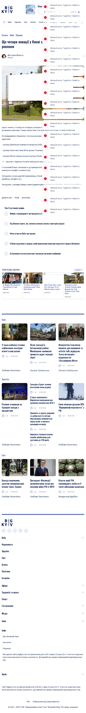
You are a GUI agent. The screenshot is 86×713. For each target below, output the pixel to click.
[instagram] (20, 531)
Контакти (7, 642)
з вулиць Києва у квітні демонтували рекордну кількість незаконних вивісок (46, 184)
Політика (43, 22)
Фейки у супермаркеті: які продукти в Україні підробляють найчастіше (39, 213)
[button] (45, 537)
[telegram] (4, 531)
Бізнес (33, 22)
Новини (19, 35)
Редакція (7, 648)
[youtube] (26, 531)
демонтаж (7, 197)
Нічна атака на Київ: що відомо (22, 233)
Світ (25, 22)
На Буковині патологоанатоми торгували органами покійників (35, 253)
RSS (28, 701)
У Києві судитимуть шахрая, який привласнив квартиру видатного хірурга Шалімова (45, 243)
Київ (9, 22)
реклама (26, 197)
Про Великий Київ (11, 636)
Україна (17, 22)
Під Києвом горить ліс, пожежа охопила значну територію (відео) (37, 223)
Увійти (73, 11)
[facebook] (9, 531)
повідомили (9, 136)
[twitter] (15, 531)
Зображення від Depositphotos (46, 701)
